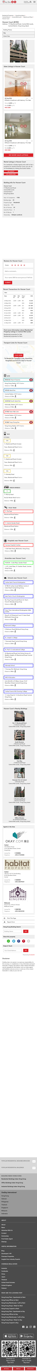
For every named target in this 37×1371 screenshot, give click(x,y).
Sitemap (4, 1242)
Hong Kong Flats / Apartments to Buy (13, 1311)
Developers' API (6, 1253)
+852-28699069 (19, 882)
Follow (7, 1368)
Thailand (4, 1205)
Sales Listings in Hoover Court (14, 66)
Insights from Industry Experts (10, 1259)
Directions (31, 1368)
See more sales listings (18, 155)
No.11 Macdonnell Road (19, 723)
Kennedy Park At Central (19, 780)
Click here (18, 355)
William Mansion (19, 818)
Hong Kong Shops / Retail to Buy (11, 1320)
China (3, 1274)
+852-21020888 (19, 855)
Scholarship (5, 1236)
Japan (3, 1277)
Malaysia (4, 1211)
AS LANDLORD (11, 174)
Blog (2, 1251)
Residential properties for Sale (13, 334)
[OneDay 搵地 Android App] (27, 1336)
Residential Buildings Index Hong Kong (13, 1179)
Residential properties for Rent (13, 336)
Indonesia (4, 1214)
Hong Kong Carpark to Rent (10, 1308)
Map (4, 33)
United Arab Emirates (8, 1282)
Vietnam (4, 1199)
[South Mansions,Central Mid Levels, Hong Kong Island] (19, 735)
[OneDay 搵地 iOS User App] (10, 1336)
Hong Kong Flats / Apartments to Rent (13, 1297)
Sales (5, 292)
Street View (6, 36)
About (3, 1225)
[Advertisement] (18, 237)
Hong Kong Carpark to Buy (9, 1323)
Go (26, 931)
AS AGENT (11, 171)
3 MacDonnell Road (19, 799)
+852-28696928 (19, 911)
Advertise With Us (7, 1230)
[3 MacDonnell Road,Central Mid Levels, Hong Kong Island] (19, 792)
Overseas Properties (7, 1256)
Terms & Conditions (26, 1366)
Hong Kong (5, 1196)
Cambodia (4, 1271)
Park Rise (19, 761)
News (3, 1227)
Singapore (4, 1208)
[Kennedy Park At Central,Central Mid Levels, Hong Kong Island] (19, 773)
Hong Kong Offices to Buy (9, 1314)
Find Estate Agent (7, 1239)
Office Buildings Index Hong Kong (12, 1183)
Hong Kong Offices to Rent (9, 1300)
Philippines (4, 1202)
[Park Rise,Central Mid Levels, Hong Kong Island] (19, 754)
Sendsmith (32, 955)
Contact (3, 1233)
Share (19, 1368)
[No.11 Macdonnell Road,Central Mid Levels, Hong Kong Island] (19, 716)
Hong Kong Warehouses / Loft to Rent (13, 1303)
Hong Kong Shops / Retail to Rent (12, 1306)
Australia (4, 1268)
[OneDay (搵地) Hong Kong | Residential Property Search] (9, 1)
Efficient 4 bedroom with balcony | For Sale (18, 100)
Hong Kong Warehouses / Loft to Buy (13, 1317)
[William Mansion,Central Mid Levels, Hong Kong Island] (19, 811)
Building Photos (7, 30)
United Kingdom (6, 1285)
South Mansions (19, 742)
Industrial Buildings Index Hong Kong (13, 1186)
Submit (8, 283)
